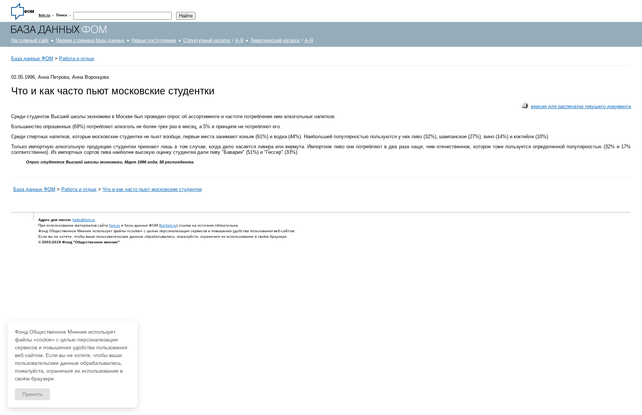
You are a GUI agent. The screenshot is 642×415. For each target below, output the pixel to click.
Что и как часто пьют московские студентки (152, 189)
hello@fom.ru (83, 220)
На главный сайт (30, 40)
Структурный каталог (207, 40)
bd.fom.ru (168, 225)
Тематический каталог (275, 40)
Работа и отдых (76, 58)
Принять (32, 394)
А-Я (239, 40)
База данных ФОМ (32, 58)
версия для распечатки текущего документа (581, 106)
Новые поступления (154, 40)
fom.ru (114, 225)
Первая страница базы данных (90, 40)
